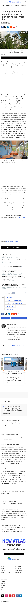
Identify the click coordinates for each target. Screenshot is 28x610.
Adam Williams (12, 324)
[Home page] (14, 2)
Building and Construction (13, 300)
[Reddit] (11, 27)
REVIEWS (3, 577)
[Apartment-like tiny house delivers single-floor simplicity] (18, 363)
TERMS (3, 581)
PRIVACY (3, 583)
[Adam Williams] (3, 326)
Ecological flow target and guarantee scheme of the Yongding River (12, 255)
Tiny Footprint (10, 306)
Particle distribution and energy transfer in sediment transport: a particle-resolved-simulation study (12, 265)
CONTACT (3, 585)
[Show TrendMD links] (25, 292)
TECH (2, 5)
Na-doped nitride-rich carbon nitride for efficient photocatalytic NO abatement (11, 271)
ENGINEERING (9, 5)
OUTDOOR (16, 5)
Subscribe (14, 554)
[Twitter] (5, 27)
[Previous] (3, 370)
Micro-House (9, 309)
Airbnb (7, 303)
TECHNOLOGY (18, 570)
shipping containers (18, 303)
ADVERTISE (4, 579)
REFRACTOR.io (18, 575)
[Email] (17, 27)
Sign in (5, 406)
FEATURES (3, 575)
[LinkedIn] (8, 27)
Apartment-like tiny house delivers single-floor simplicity (17, 373)
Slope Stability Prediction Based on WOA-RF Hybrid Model (14, 259)
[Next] (24, 370)
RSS (2, 587)
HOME (2, 566)
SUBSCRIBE (4, 568)
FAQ (2, 589)
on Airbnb (22, 217)
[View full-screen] (26, 32)
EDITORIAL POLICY (5, 572)
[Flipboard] (14, 27)
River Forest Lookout (12, 241)
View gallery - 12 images (14, 58)
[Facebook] (2, 27)
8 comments (15, 318)
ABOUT (3, 570)
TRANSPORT (23, 5)
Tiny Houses (4, 9)
